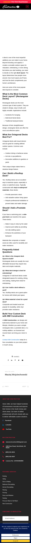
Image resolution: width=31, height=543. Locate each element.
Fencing (4, 492)
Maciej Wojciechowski (16, 374)
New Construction (7, 503)
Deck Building (9, 35)
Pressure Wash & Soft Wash (10, 501)
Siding (4, 479)
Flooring (4, 490)
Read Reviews (23, 1)
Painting (4, 498)
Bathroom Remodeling (8, 484)
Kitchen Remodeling (7, 487)
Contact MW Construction (10, 340)
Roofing (4, 476)
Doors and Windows (7, 495)
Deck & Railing (6, 481)
